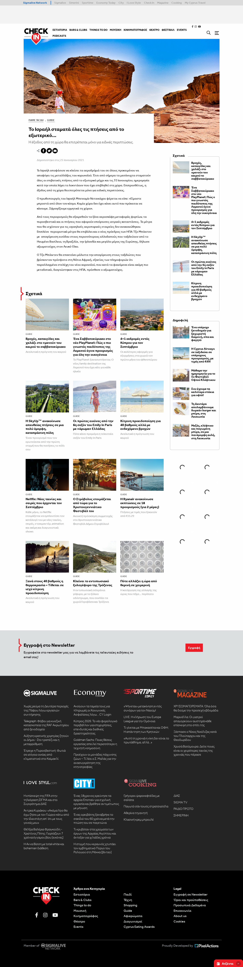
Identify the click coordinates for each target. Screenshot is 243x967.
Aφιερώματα (133, 916)
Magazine (162, 2)
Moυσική (80, 911)
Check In (149, 2)
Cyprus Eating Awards (139, 927)
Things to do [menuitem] (98, 29)
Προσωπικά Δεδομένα (190, 905)
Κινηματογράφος (86, 916)
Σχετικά (34, 293)
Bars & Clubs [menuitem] (78, 29)
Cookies (179, 921)
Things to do (82, 905)
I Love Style (134, 2)
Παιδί (128, 894)
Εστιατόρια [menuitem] (60, 29)
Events (78, 927)
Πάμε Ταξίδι (36, 120)
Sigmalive (60, 2)
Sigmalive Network (35, 2)
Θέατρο (79, 921)
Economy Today (106, 2)
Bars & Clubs (82, 900)
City (121, 2)
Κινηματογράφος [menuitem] (135, 29)
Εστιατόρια (82, 894)
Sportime (87, 2)
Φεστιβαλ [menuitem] (168, 29)
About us (180, 916)
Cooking (176, 2)
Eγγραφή (194, 648)
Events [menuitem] (182, 29)
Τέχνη (128, 900)
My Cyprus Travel (195, 2)
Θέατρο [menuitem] (154, 29)
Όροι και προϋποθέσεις (191, 900)
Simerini (74, 2)
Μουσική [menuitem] (115, 29)
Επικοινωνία (182, 911)
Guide (51, 120)
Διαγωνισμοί (133, 921)
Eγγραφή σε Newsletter (190, 894)
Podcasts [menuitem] (59, 35)
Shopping (130, 905)
